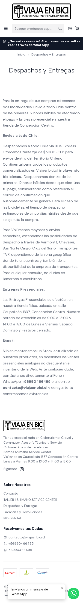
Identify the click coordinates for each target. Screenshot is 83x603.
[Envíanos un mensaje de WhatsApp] (73, 593)
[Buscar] (60, 28)
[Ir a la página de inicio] (41, 11)
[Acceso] (70, 28)
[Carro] (77, 28)
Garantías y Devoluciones (22, 512)
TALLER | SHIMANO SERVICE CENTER (30, 500)
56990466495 (20, 550)
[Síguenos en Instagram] (22, 469)
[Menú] (6, 28)
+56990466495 (21, 543)
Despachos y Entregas (20, 506)
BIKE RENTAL (12, 518)
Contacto (10, 493)
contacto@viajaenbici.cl (27, 537)
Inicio (21, 54)
